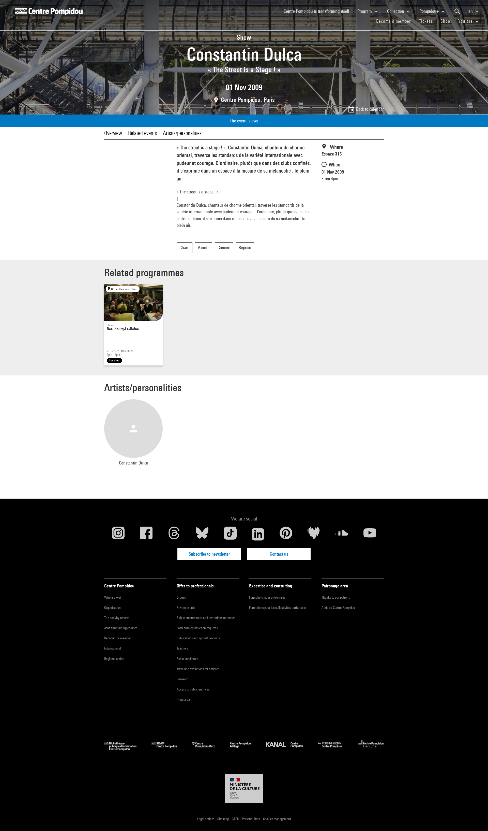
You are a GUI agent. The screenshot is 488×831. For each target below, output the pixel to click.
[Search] (457, 11)
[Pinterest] (286, 534)
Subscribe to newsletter (209, 554)
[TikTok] (230, 534)
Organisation (112, 607)
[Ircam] (168, 749)
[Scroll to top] (476, 819)
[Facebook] (146, 534)
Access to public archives (193, 689)
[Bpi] (124, 749)
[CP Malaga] (244, 749)
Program (365, 11)
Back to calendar (370, 109)
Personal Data (251, 819)
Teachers (182, 648)
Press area (183, 699)
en (471, 11)
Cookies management (277, 819)
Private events (186, 607)
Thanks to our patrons (336, 597)
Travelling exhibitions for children (198, 669)
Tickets (425, 21)
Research (183, 679)
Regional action (114, 659)
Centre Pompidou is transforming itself (318, 11)
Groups (181, 597)
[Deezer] (314, 534)
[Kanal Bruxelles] (288, 749)
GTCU (236, 819)
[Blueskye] (202, 534)
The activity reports (116, 618)
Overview (113, 133)
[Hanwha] (371, 749)
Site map (223, 819)
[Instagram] (118, 534)
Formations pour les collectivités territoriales (277, 607)
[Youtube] (370, 534)
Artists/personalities (182, 133)
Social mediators (187, 659)
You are (466, 21)
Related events (142, 133)
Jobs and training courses (120, 628)
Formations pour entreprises (267, 597)
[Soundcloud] (342, 534)
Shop (447, 21)
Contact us (279, 554)
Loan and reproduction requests (197, 628)
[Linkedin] (258, 534)
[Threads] (174, 534)
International (112, 648)
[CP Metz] (207, 749)
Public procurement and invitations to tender (206, 618)
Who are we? (112, 597)
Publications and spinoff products (198, 638)
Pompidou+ (429, 11)
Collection (396, 11)
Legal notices (206, 819)
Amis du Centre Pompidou (338, 607)
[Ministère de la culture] (244, 788)
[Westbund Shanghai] (334, 749)
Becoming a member (117, 638)
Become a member (395, 21)
